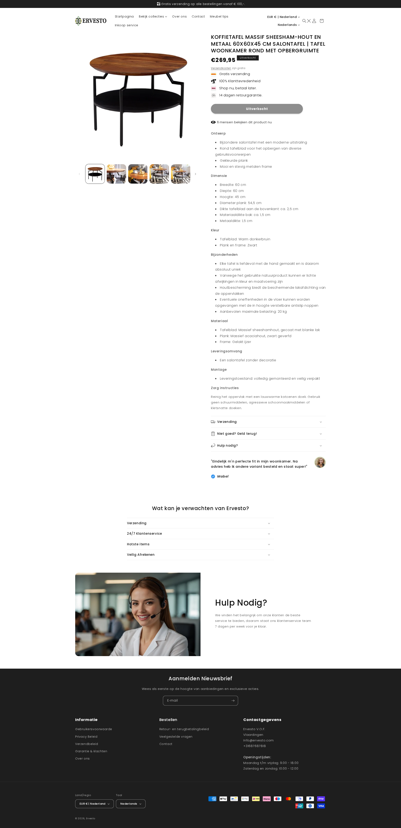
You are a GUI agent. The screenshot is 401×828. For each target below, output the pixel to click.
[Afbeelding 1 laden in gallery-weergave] (95, 173)
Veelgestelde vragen (176, 737)
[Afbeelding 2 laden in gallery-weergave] (116, 173)
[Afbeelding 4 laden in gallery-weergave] (159, 173)
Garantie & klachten (91, 751)
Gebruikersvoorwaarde (93, 729)
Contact (166, 744)
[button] (153, 16)
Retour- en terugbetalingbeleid (184, 729)
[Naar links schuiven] (79, 174)
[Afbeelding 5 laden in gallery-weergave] (180, 173)
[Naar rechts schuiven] (195, 174)
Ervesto (90, 818)
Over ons (82, 758)
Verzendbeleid (86, 744)
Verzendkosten (221, 68)
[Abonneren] (233, 701)
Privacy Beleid (86, 737)
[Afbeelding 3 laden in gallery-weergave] (137, 173)
